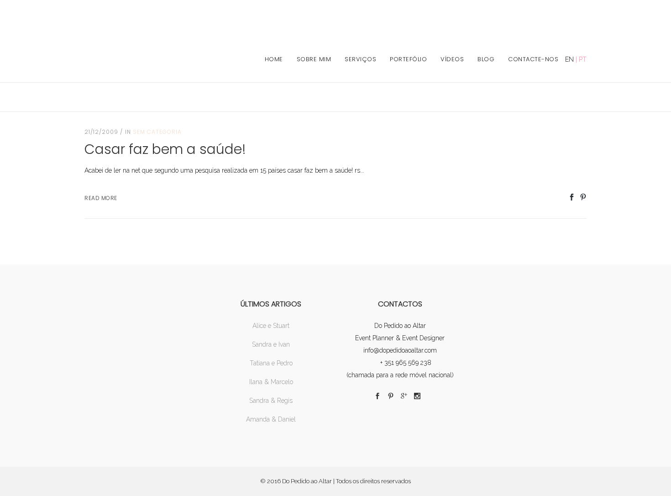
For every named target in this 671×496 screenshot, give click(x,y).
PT (583, 59)
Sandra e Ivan (271, 344)
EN (569, 59)
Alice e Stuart (270, 325)
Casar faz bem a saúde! (165, 149)
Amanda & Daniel (271, 419)
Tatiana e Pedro (271, 363)
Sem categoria (157, 132)
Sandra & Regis (271, 400)
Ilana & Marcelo (271, 381)
